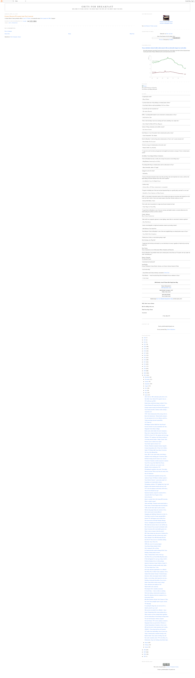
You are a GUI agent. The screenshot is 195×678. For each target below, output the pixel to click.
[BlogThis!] (31, 21)
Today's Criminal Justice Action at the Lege (154, 554)
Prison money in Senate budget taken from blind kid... (156, 505)
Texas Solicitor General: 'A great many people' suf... (156, 480)
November (147, 379)
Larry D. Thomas (27, 18)
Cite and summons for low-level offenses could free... (156, 418)
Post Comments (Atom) (16, 37)
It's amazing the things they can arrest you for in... (155, 605)
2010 (145, 368)
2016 (145, 355)
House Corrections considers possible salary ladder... (156, 565)
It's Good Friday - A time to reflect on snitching (155, 591)
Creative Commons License (172, 667)
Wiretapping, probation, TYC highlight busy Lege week (157, 484)
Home (69, 33)
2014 (145, 359)
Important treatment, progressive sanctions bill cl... (156, 492)
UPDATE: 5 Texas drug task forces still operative (155, 629)
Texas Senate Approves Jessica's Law (153, 443)
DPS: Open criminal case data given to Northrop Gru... (156, 533)
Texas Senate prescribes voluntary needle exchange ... (156, 409)
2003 (145, 656)
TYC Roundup (148, 603)
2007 (145, 375)
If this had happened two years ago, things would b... (156, 559)
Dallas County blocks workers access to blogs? (155, 582)
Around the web (148, 411)
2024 (145, 337)
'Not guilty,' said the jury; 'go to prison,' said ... (155, 465)
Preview (161, 39)
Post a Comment (8, 31)
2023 (145, 340)
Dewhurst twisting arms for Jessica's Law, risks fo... (156, 458)
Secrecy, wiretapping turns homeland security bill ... (156, 522)
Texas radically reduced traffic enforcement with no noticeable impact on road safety (164, 48)
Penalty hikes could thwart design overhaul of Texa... (156, 403)
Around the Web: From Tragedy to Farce (153, 495)
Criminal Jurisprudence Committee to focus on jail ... (156, 625)
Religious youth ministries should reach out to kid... (156, 486)
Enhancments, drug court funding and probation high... (156, 640)
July (146, 388)
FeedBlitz (171, 39)
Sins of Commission (149, 473)
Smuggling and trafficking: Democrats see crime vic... (156, 514)
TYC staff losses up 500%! (150, 401)
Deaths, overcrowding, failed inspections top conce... (156, 578)
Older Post (132, 33)
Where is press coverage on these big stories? (154, 531)
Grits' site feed (169, 33)
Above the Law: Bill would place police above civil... (156, 396)
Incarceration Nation (149, 597)
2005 (145, 652)
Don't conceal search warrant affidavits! (153, 512)
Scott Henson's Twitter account (150, 26)
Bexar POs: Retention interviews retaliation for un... (156, 595)
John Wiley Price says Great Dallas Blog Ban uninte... (156, 556)
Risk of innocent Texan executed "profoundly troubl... (156, 527)
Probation (15, 22)
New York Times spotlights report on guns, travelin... (156, 601)
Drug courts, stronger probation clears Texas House (156, 433)
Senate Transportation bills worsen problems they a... (156, 612)
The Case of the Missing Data (151, 452)
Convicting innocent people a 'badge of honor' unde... (156, 439)
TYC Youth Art (148, 422)
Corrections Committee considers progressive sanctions (156, 460)
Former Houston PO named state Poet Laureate (155, 405)
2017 (145, 353)
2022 (145, 342)
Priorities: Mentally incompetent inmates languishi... (156, 446)
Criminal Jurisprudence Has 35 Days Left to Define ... (156, 448)
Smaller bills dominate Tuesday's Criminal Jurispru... (156, 573)
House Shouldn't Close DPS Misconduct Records (155, 537)
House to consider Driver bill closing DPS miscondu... (156, 499)
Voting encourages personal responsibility (154, 420)
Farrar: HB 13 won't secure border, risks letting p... (156, 454)
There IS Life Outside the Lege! (152, 490)
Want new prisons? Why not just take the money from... (157, 471)
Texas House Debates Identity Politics (153, 546)
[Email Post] (28, 21)
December (147, 377)
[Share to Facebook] (34, 21)
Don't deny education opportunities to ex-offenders (155, 569)
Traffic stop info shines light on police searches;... (155, 507)
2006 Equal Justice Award (166, 287)
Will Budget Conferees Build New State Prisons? (155, 424)
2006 (145, 649)
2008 (145, 373)
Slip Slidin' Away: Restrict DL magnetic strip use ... (156, 399)
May (146, 392)
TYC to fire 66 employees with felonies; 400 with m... (156, 488)
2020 (145, 346)
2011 (145, 366)
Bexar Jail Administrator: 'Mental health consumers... (156, 416)
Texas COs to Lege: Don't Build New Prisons (154, 463)
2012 (145, 364)
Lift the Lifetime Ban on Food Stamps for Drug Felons (156, 616)
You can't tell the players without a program (154, 618)
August (146, 386)
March (146, 642)
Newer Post (7, 33)
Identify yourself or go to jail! (151, 608)
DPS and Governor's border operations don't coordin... (156, 627)
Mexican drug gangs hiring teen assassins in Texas (155, 510)
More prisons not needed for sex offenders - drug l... (156, 610)
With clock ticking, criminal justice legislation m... (156, 593)
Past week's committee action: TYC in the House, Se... (156, 637)
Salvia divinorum (148, 497)
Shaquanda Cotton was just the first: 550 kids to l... (156, 623)
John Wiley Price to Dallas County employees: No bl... (156, 571)
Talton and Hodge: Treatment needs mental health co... (156, 503)
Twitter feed (166, 272)
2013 (145, 362)
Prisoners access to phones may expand (153, 441)
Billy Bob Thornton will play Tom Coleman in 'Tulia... (156, 599)
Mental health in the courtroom (151, 586)
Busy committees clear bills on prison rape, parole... (156, 535)
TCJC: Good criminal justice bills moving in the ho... (156, 414)
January (147, 647)
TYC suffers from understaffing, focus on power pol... (156, 631)
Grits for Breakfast (97, 6)
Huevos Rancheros (171, 329)
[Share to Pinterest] (36, 21)
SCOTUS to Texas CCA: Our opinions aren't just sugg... (157, 435)
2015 (145, 357)
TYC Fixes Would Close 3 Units (152, 567)
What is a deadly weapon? (150, 501)
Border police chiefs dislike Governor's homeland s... (156, 431)
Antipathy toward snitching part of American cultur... (156, 456)
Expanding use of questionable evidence (153, 482)
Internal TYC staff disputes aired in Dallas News (155, 518)
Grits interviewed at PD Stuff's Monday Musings (155, 520)
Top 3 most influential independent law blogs (164, 298)
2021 (145, 344)
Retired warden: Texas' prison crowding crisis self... (156, 635)
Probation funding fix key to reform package (154, 561)
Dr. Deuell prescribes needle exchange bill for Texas (156, 550)
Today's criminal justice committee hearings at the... (156, 633)
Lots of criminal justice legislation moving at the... (156, 475)
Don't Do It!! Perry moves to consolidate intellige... (156, 539)
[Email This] (30, 21)
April (146, 395)
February (147, 644)
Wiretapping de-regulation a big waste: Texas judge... (156, 469)
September (147, 383)
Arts (10, 22)
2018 (145, 351)
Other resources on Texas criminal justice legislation (156, 614)
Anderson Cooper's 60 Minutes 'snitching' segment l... (156, 478)
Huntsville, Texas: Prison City (151, 541)
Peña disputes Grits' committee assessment (154, 588)
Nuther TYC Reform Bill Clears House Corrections (156, 450)
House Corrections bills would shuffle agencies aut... (156, 529)
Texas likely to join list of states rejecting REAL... (155, 516)
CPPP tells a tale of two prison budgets (153, 544)
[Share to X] (33, 21)
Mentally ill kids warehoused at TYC (152, 467)
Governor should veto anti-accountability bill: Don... (156, 426)
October (147, 381)
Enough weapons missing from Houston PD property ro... (157, 407)
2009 (145, 370)
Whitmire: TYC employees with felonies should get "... (156, 437)
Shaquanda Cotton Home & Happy (152, 428)
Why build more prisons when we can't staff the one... (156, 524)
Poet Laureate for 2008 (46, 18)
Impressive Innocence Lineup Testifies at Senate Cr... (156, 563)
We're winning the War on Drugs (152, 548)
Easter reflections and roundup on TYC (153, 584)
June (146, 390)
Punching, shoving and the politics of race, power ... (156, 580)
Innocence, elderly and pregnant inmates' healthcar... (156, 576)
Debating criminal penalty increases (152, 552)
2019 (145, 348)
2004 (145, 654)
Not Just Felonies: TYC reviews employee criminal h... (156, 620)
